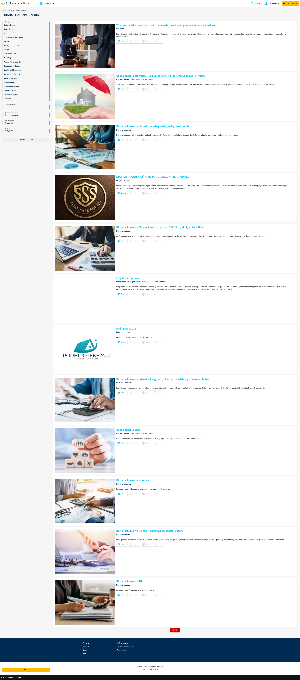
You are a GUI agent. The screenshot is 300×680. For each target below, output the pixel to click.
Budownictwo (9, 25)
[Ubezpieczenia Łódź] (85, 450)
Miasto (7, 129)
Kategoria (8, 22)
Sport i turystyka (10, 78)
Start (4, 10)
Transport (7, 99)
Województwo (9, 121)
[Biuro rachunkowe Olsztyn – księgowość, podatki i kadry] (85, 551)
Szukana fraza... (10, 105)
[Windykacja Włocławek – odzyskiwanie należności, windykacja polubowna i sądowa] (85, 46)
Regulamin (121, 650)
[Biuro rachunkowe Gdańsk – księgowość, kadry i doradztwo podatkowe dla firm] (85, 400)
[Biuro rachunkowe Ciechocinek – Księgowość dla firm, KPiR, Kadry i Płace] (85, 248)
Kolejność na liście (11, 113)
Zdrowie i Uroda (10, 90)
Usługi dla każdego (11, 86)
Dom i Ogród (8, 29)
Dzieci (6, 33)
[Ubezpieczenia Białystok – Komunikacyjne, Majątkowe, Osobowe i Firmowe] (85, 96)
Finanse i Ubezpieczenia (13, 37)
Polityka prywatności (125, 647)
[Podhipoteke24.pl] (85, 349)
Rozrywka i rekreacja (12, 74)
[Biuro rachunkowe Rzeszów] (85, 501)
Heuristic (155, 669)
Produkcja (8, 58)
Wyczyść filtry (26, 140)
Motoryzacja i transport (13, 45)
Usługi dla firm (9, 82)
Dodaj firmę (291, 3)
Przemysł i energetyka (12, 62)
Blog (84, 653)
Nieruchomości (10, 54)
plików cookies (15, 677)
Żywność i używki (11, 95)
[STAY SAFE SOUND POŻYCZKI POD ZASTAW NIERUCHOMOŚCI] (85, 197)
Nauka (6, 49)
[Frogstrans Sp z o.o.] (85, 298)
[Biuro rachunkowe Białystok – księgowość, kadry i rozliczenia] (85, 147)
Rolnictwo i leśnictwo (12, 70)
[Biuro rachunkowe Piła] (85, 602)
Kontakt (86, 647)
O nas (85, 650)
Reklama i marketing (12, 66)
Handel (6, 41)
